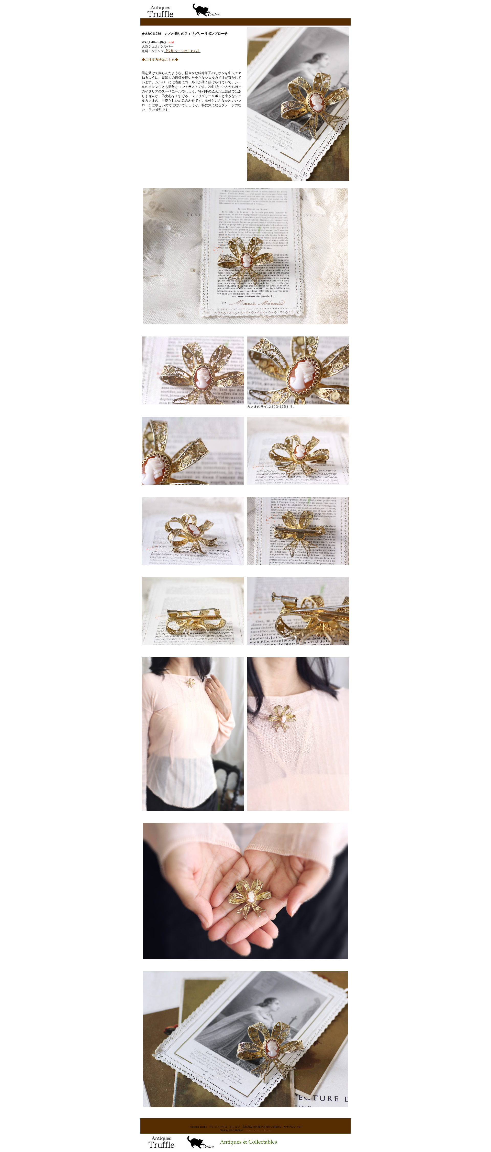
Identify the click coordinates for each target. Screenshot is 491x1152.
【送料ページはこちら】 (182, 51)
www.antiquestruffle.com (258, 1130)
